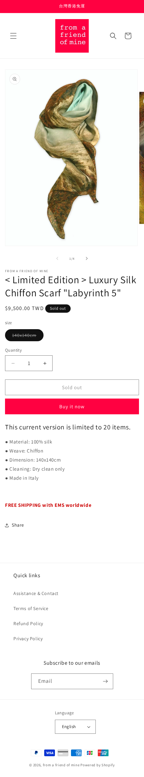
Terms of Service (31, 608)
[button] (13, 35)
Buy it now (72, 406)
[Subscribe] (105, 681)
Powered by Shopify (97, 765)
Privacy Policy (28, 639)
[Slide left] (57, 258)
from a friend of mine (61, 765)
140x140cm (28, 336)
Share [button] (18, 525)
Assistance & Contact (36, 593)
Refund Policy (28, 623)
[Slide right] (86, 258)
